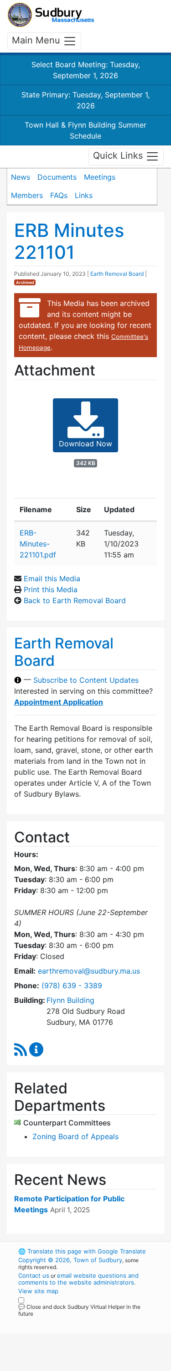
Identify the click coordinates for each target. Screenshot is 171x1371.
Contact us (33, 1275)
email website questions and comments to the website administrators (78, 1279)
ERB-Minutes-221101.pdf (38, 543)
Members (27, 195)
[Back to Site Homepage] (50, 15)
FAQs (58, 195)
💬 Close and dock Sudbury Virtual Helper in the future (79, 1310)
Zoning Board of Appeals (75, 1136)
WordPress (58, 1322)
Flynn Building (70, 1000)
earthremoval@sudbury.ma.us (89, 970)
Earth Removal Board (117, 273)
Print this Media (51, 589)
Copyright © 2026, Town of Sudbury (70, 1260)
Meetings (99, 177)
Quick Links (119, 155)
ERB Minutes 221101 (69, 241)
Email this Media (52, 578)
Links (84, 195)
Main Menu (37, 40)
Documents (57, 177)
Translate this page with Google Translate (82, 1251)
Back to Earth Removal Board (75, 600)
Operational (74, 1365)
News (20, 177)
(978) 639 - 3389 (71, 985)
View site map (38, 1291)
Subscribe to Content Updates (86, 680)
